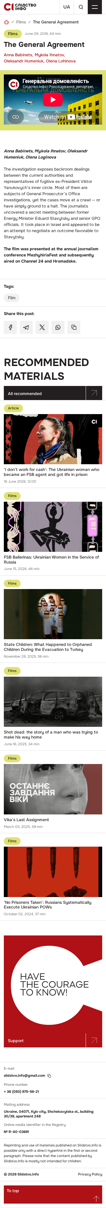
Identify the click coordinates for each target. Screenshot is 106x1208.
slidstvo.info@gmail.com (24, 1075)
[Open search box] (81, 7)
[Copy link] (73, 327)
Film (11, 297)
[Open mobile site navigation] (95, 7)
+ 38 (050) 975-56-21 (21, 1091)
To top (13, 1190)
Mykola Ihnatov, (50, 54)
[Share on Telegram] (26, 327)
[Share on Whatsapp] (58, 327)
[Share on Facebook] (10, 327)
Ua (66, 7)
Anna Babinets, (18, 54)
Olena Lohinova (61, 61)
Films (21, 22)
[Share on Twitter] (42, 327)
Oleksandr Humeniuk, (24, 61)
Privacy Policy (90, 1174)
